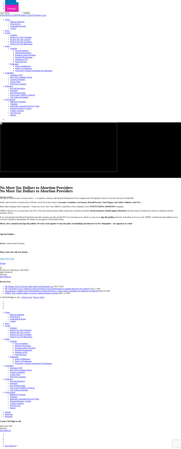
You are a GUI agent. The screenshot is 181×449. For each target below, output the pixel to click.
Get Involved (10, 392)
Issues (7, 339)
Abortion (13, 341)
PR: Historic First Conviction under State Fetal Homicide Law (29, 286)
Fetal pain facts (20, 355)
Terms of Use (27, 297)
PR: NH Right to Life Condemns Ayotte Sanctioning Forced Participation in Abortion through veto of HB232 (47, 289)
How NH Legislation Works (21, 370)
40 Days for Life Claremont (20, 330)
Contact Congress (17, 403)
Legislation (9, 366)
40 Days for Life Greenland (20, 335)
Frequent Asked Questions (25, 348)
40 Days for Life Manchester (21, 337)
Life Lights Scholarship (19, 390)
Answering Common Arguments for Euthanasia (33, 363)
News (7, 323)
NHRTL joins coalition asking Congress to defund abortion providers (32, 293)
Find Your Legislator (18, 377)
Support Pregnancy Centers (20, 401)
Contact (13, 321)
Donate (13, 408)
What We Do (15, 317)
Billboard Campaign (18, 394)
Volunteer (13, 397)
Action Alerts (15, 375)
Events (7, 326)
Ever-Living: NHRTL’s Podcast (22, 388)
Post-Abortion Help (17, 386)
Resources (9, 379)
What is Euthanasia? (23, 359)
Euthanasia (14, 357)
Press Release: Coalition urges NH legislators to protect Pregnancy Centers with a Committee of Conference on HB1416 (52, 291)
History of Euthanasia (23, 361)
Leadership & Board (18, 319)
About (7, 312)
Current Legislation (17, 372)
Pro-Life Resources (17, 381)
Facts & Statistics (21, 343)
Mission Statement (17, 315)
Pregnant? (14, 383)
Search (26, 13)
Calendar (13, 328)
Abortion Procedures (23, 346)
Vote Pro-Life (15, 406)
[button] (3, 263)
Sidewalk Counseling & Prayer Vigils (24, 399)
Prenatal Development (23, 350)
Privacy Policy (39, 297)
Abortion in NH (21, 352)
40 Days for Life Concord (20, 332)
